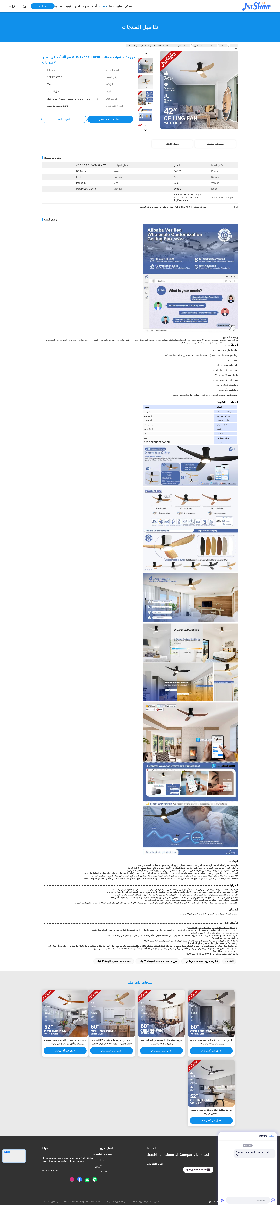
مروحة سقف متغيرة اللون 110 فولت (114, 961)
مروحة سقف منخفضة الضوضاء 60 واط (158, 961)
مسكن (128, 6)
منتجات (103, 6)
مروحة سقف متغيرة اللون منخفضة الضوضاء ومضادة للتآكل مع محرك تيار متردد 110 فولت (65, 1042)
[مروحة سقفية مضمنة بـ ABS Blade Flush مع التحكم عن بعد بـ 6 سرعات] (199, 90)
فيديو (68, 6)
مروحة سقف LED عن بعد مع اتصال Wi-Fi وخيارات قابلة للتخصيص (161, 1042)
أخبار (94, 6)
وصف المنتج (172, 143)
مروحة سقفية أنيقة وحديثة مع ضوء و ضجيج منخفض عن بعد (211, 1112)
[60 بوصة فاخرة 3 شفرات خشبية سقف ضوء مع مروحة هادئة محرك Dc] (211, 1013)
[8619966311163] (94, 1179)
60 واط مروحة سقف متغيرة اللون (201, 961)
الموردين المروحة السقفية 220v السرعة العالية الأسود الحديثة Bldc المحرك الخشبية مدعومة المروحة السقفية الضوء (111, 1042)
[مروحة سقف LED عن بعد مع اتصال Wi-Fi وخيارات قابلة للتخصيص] (161, 1013)
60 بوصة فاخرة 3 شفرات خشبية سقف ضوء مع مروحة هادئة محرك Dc (211, 1042)
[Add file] (273, 1200)
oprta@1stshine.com (196, 1169)
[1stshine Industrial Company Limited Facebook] (79, 1179)
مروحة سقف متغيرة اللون (204, 45)
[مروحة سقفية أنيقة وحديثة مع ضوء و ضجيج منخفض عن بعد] (211, 1083)
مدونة (86, 6)
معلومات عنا (116, 6)
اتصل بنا (59, 6)
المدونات (104, 1165)
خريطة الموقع (215, 1201)
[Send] (222, 1200)
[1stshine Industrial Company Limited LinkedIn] (72, 1179)
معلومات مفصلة (215, 143)
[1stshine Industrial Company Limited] (257, 6)
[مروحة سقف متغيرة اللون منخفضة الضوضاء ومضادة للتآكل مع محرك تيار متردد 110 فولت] (65, 1013)
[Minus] (222, 1136)
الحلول (77, 6)
